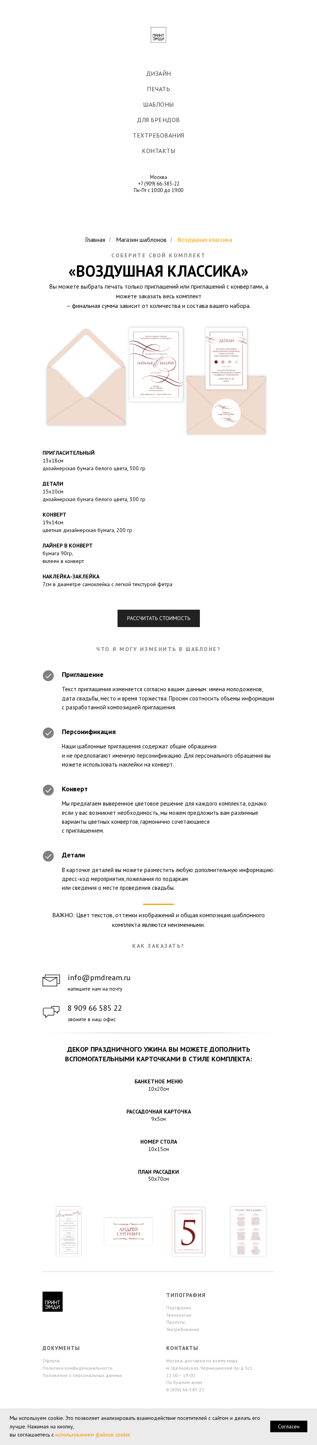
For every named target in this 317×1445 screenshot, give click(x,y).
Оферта (51, 1360)
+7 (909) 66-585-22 (158, 183)
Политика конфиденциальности (77, 1368)
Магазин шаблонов (141, 239)
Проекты (175, 1322)
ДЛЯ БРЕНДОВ (158, 120)
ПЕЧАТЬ (158, 89)
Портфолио (178, 1308)
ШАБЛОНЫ (158, 104)
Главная (95, 239)
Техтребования (182, 1329)
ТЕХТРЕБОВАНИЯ (158, 135)
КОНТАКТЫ (158, 151)
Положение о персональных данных (82, 1375)
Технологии (178, 1315)
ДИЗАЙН (158, 73)
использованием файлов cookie (92, 1434)
